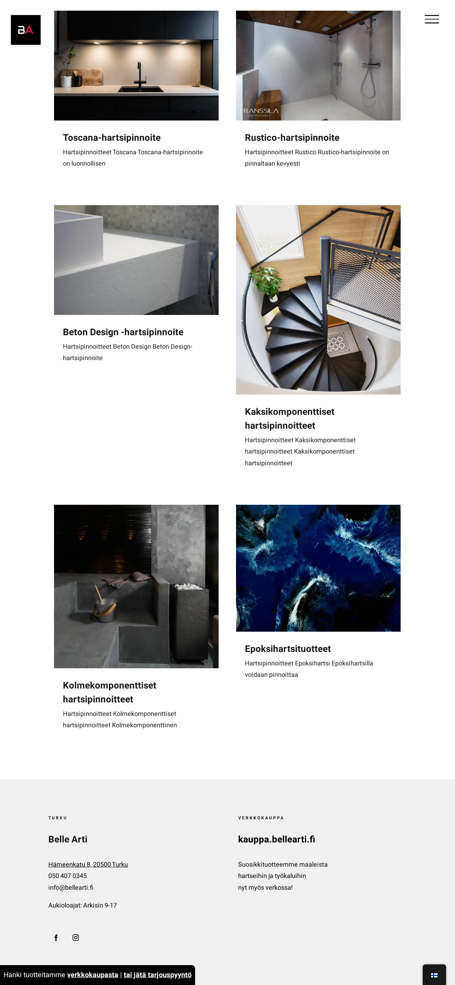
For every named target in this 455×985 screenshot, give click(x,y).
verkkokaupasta (92, 975)
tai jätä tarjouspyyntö (158, 975)
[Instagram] (76, 937)
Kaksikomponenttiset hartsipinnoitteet (289, 419)
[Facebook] (56, 937)
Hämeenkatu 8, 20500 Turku (88, 864)
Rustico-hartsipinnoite (292, 138)
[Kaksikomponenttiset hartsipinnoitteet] (318, 300)
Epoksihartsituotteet (288, 649)
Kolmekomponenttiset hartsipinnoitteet (109, 692)
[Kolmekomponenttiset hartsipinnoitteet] (136, 586)
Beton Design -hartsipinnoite (123, 332)
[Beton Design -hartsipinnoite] (136, 260)
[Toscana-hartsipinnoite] (136, 66)
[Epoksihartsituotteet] (318, 568)
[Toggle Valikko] (432, 19)
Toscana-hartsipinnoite (112, 138)
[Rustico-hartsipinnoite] (318, 66)
